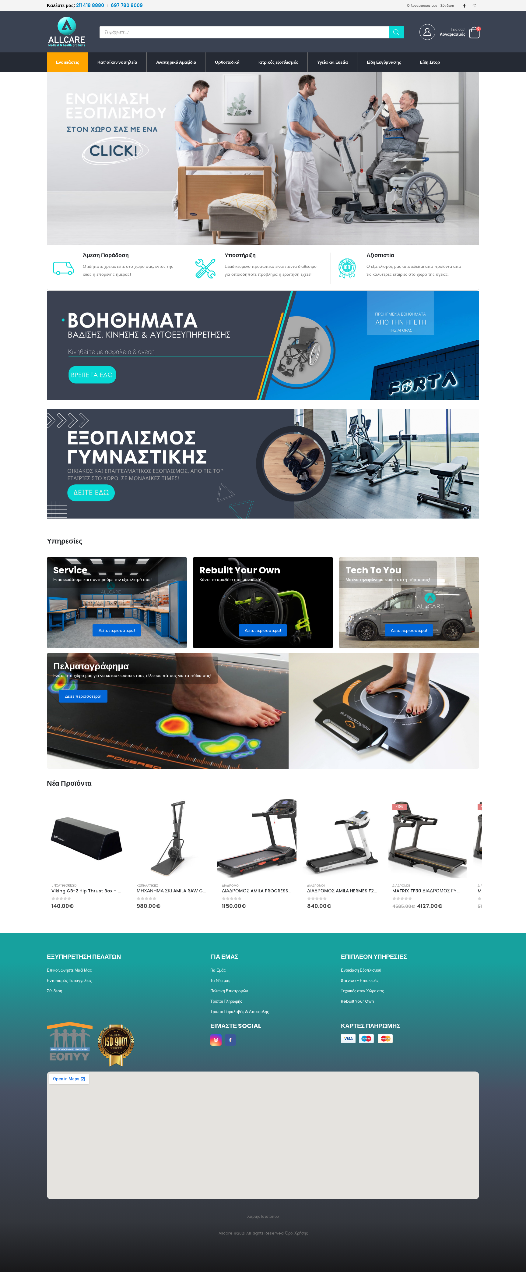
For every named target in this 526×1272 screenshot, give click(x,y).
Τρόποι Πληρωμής (226, 1001)
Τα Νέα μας (220, 980)
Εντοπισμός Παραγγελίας (69, 980)
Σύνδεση (447, 5)
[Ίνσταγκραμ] (474, 5)
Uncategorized (63, 885)
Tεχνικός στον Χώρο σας (362, 991)
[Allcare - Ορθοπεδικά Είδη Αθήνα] (62, 32)
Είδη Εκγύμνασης (384, 62)
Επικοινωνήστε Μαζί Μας (69, 970)
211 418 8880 (76, 5)
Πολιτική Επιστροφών (229, 991)
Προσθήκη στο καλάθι (115, 809)
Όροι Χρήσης (296, 1233)
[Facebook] (464, 5)
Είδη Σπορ (430, 62)
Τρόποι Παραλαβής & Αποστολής (239, 1012)
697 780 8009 (127, 5)
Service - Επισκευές (359, 980)
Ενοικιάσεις (67, 62)
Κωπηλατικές (147, 885)
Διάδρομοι (231, 885)
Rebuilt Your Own (357, 1001)
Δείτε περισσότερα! (117, 630)
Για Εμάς (218, 970)
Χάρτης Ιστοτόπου (263, 1216)
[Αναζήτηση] (396, 32)
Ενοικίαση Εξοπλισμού (361, 970)
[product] (86, 838)
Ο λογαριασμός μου (422, 5)
